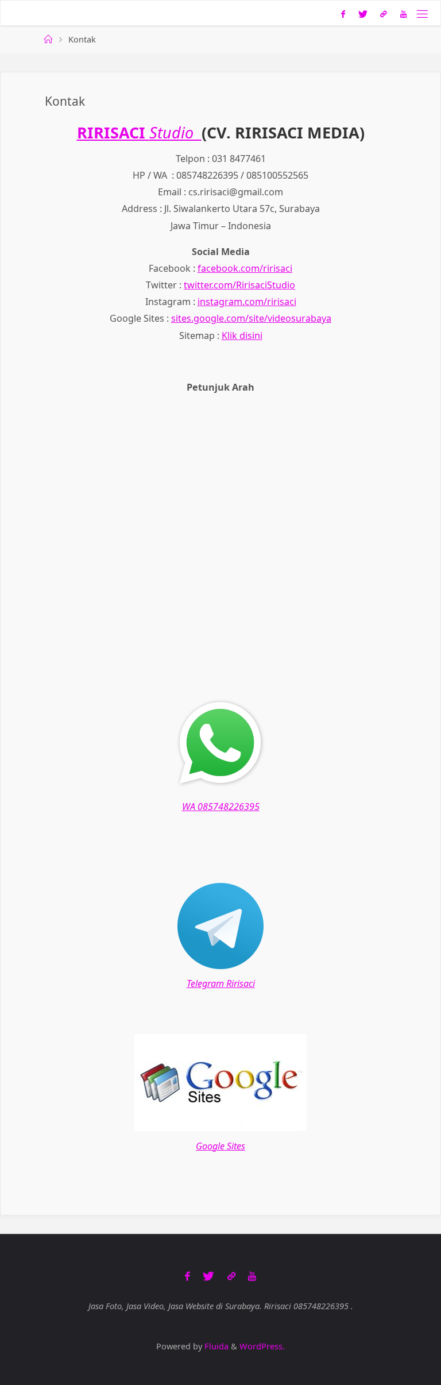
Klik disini (242, 335)
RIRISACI (113, 132)
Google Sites (220, 1146)
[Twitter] (362, 14)
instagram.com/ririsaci (247, 301)
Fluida (215, 1346)
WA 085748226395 (221, 806)
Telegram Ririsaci (221, 983)
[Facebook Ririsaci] (343, 14)
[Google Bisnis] (384, 14)
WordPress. (262, 1346)
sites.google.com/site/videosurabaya (251, 318)
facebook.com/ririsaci (245, 268)
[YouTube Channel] (403, 14)
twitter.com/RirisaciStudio (239, 285)
